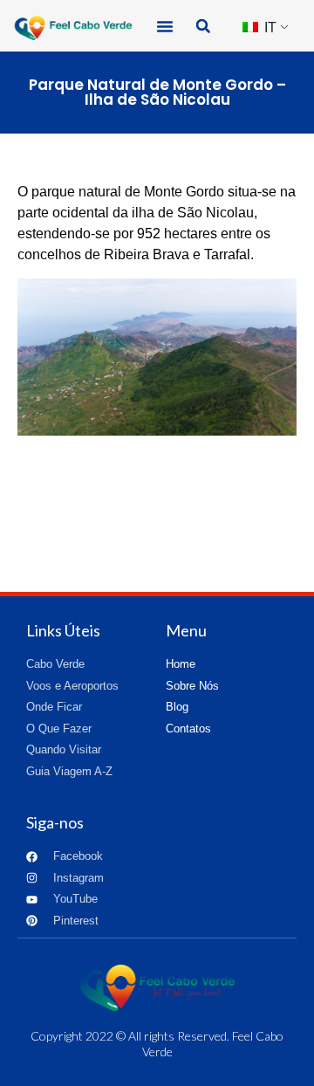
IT (268, 27)
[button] (165, 26)
